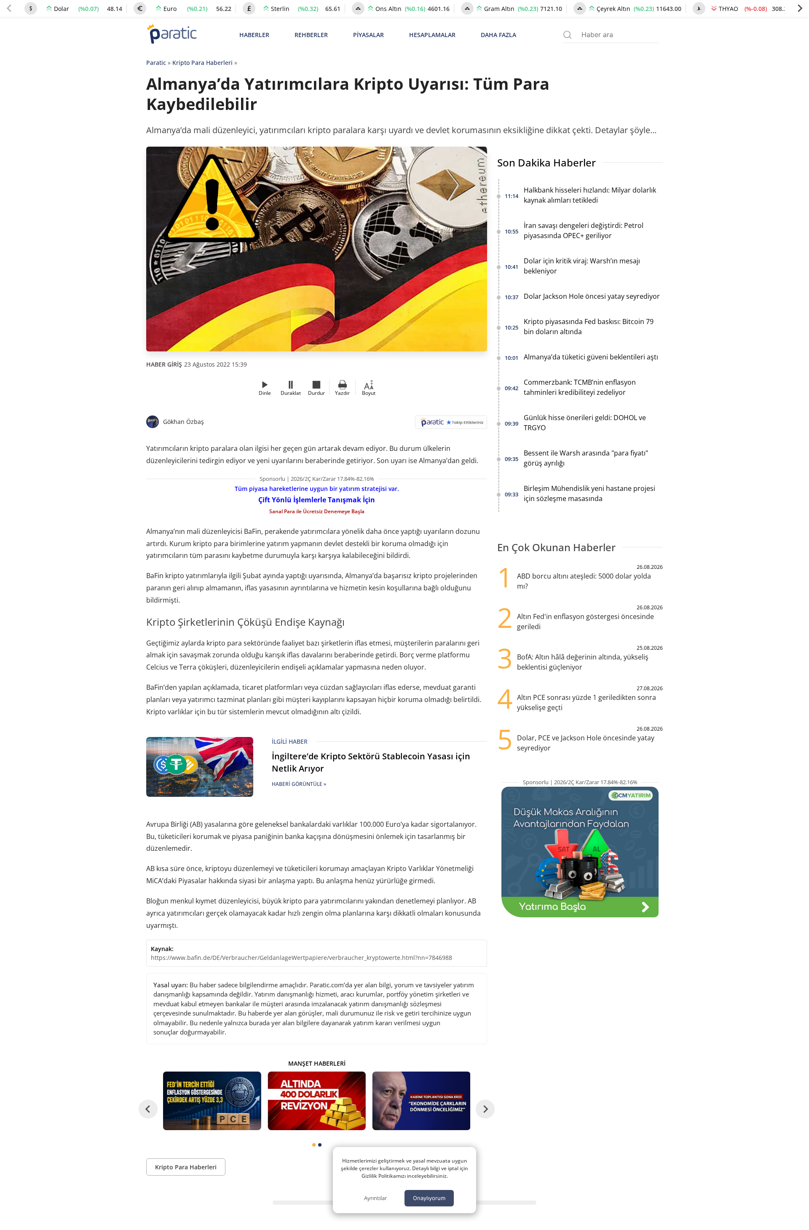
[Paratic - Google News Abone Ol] (451, 424)
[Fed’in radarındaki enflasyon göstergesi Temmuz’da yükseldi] (212, 1101)
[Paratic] (171, 35)
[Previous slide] (9, 8)
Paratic (156, 63)
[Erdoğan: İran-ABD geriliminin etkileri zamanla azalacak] (421, 1101)
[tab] (314, 1145)
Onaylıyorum (429, 1198)
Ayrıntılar (375, 1198)
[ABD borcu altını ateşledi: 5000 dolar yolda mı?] (316, 1101)
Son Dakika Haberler (546, 162)
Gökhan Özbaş (183, 422)
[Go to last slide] (148, 1109)
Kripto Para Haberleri (202, 63)
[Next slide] (799, 8)
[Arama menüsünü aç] (567, 35)
